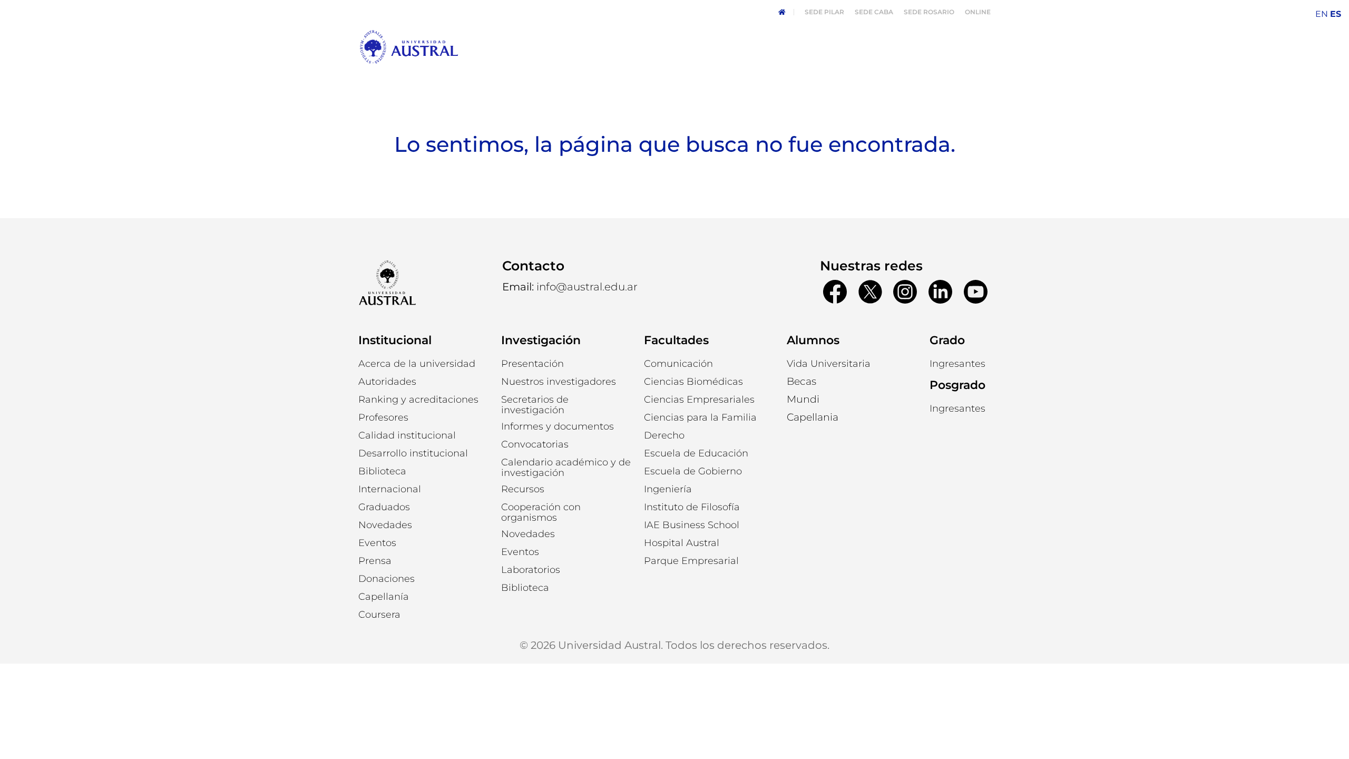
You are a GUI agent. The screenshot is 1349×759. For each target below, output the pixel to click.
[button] (387, 381)
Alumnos (813, 340)
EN (1321, 14)
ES (1335, 14)
